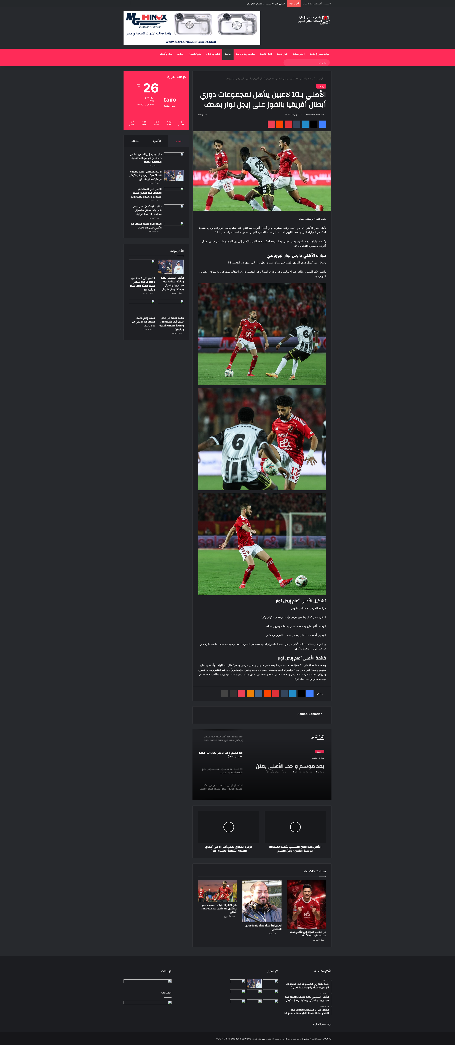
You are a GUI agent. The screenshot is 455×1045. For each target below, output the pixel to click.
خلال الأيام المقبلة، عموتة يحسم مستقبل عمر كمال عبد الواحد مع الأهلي (219, 908)
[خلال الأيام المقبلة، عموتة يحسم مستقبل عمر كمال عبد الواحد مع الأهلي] (217, 891)
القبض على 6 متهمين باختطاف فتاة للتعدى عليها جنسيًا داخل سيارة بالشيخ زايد (247, 3)
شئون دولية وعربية (245, 54)
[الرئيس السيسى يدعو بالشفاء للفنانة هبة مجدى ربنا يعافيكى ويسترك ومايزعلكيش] (174, 175)
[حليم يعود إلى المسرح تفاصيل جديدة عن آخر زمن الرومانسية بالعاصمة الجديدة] (174, 157)
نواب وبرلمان (213, 54)
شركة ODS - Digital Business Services (236, 1038)
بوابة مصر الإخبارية (319, 54)
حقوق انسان (195, 54)
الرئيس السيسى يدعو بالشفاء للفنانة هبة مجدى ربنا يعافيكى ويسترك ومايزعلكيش (145, 175)
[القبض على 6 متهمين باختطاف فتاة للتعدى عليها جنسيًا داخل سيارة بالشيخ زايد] (174, 193)
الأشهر (178, 141)
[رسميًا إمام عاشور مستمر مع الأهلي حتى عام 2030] (174, 227)
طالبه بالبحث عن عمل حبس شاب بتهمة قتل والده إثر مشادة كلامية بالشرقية (147, 210)
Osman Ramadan (315, 114)
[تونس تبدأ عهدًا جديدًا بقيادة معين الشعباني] (262, 901)
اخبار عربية (282, 54)
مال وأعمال (166, 54)
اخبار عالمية (266, 54)
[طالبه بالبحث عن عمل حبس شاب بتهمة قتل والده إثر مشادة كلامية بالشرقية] (174, 211)
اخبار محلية (299, 54)
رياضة (228, 54)
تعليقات (135, 141)
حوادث (180, 54)
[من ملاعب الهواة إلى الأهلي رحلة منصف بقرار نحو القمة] (306, 904)
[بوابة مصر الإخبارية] (314, 19)
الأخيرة (157, 141)
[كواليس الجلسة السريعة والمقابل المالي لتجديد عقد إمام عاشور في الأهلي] (270, 1003)
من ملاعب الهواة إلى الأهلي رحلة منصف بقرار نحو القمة (308, 934)
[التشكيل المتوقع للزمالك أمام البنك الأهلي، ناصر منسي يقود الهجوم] (237, 1003)
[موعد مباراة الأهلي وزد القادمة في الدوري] (254, 1003)
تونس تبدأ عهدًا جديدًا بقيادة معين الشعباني (263, 927)
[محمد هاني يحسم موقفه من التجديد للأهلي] (237, 994)
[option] (261, 764)
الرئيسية (319, 78)
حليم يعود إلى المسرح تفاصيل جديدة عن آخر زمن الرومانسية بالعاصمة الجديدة (146, 158)
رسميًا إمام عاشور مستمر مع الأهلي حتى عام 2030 (146, 226)
